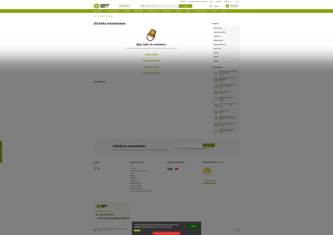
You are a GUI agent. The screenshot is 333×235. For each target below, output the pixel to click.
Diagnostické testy (219, 44)
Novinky (216, 53)
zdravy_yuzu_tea (98, 169)
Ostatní (216, 57)
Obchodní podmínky (136, 188)
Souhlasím (193, 226)
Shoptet (103, 230)
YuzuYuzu (183, 1)
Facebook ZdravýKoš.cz (95, 169)
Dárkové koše (218, 28)
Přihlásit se (208, 145)
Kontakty (218, 1)
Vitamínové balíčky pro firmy (198, 1)
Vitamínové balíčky (219, 32)
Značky (216, 61)
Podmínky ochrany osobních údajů (140, 191)
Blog (211, 1)
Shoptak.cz (111, 230)
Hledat (185, 6)
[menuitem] (99, 11)
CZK (237, 1)
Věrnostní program (136, 186)
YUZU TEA (217, 36)
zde (170, 227)
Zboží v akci (217, 48)
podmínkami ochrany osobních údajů (197, 148)
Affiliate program (135, 183)
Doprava (227, 1)
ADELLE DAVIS (218, 40)
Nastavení (137, 230)
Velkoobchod (134, 181)
